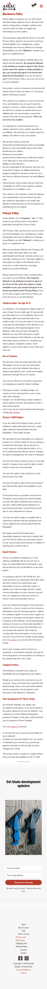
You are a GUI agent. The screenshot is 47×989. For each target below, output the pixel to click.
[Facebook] (20, 958)
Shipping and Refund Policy (22, 945)
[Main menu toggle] (41, 6)
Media (23, 953)
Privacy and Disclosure (21, 938)
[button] (23, 827)
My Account (23, 928)
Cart (23, 931)
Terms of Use (23, 934)
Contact (23, 950)
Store (23, 924)
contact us (14, 640)
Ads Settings (14, 412)
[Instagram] (26, 958)
